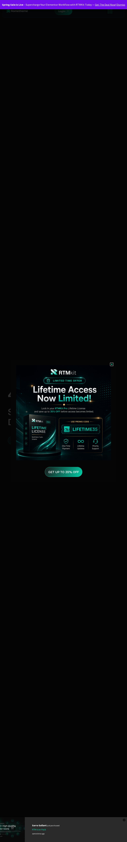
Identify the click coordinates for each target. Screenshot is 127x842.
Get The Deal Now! (105, 4)
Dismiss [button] (120, 4)
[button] (111, 364)
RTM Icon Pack (39, 829)
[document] (63, 421)
